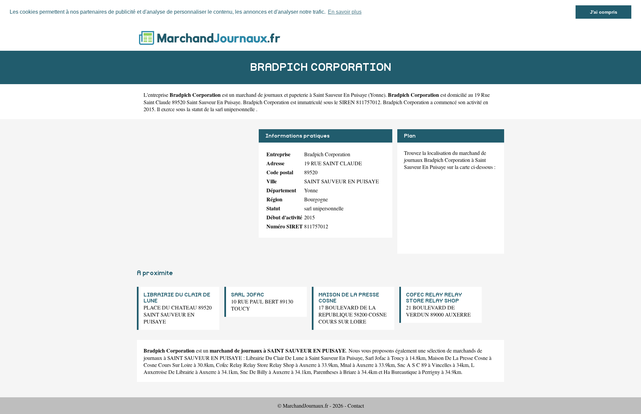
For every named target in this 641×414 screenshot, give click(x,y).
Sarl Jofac (375, 357)
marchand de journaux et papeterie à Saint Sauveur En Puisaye (301, 94)
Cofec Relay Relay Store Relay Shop (255, 364)
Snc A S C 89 (412, 364)
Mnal (345, 364)
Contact (356, 405)
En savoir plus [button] (345, 12)
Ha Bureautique (400, 371)
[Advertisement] (195, 176)
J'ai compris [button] (603, 12)
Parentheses (325, 371)
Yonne (377, 94)
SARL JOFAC (247, 294)
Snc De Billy (253, 371)
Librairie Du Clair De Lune (275, 357)
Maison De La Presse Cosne (458, 357)
